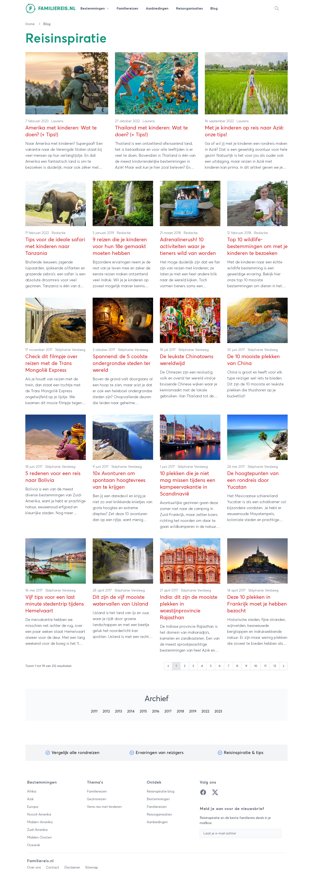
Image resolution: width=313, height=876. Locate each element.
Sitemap (91, 867)
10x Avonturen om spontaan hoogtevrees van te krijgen (119, 480)
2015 (143, 711)
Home (30, 24)
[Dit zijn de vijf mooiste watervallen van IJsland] (123, 561)
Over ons (34, 867)
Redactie (59, 233)
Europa (32, 807)
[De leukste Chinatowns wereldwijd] (190, 320)
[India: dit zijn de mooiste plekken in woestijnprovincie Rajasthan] (190, 561)
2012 (106, 711)
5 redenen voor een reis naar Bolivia (52, 477)
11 (265, 666)
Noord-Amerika (39, 814)
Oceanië (33, 845)
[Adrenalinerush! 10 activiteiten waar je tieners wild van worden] (190, 203)
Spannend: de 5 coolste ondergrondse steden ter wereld (122, 363)
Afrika (31, 791)
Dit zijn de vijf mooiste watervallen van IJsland (120, 601)
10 (255, 666)
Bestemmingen (158, 799)
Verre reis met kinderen (104, 807)
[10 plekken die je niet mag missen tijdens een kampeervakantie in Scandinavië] (190, 437)
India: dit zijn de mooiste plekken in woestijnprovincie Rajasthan (188, 607)
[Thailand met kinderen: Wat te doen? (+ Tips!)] (156, 83)
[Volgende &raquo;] (284, 666)
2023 (218, 711)
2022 (205, 711)
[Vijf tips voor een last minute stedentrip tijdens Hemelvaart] (55, 561)
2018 (180, 711)
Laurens (57, 121)
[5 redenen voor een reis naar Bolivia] (55, 437)
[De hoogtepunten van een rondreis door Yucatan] (257, 437)
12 (274, 666)
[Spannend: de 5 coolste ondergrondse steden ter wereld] (123, 320)
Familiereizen (97, 791)
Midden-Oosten (39, 837)
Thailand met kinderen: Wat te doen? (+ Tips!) (151, 131)
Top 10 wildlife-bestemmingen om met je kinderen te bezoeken (257, 246)
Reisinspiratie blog (160, 791)
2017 (168, 711)
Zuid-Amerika (37, 829)
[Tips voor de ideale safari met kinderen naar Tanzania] (55, 203)
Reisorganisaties (159, 814)
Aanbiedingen (157, 822)
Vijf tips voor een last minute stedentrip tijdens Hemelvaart (54, 604)
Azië (30, 799)
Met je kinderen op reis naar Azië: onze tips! (244, 131)
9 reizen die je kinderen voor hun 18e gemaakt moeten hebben (120, 246)
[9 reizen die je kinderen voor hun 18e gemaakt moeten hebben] (123, 203)
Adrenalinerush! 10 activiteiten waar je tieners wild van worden (188, 246)
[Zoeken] (277, 8)
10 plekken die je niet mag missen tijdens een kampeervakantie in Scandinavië (187, 484)
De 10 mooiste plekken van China (253, 360)
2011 (94, 711)
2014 (131, 711)
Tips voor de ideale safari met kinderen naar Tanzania (55, 246)
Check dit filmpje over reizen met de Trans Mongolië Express (51, 363)
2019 (192, 711)
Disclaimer (72, 867)
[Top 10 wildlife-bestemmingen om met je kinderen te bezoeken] (257, 203)
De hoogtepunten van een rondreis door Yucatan (253, 480)
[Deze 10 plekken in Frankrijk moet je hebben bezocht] (257, 561)
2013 (118, 711)
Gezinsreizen (96, 799)
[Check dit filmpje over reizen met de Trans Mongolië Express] (55, 320)
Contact (52, 867)
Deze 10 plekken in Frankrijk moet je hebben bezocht (257, 604)
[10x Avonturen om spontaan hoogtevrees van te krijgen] (123, 437)
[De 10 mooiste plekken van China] (257, 320)
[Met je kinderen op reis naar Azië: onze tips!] (246, 83)
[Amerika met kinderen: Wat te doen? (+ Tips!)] (66, 83)
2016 (155, 711)
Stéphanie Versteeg (70, 350)
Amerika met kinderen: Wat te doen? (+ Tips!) (61, 131)
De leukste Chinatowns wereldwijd (186, 360)
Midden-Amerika (40, 822)
